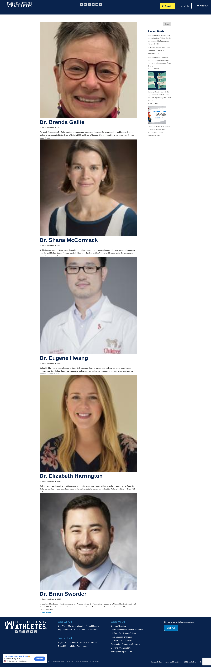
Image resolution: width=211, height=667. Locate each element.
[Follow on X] (81, 4)
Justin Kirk (46, 127)
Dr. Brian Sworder (63, 594)
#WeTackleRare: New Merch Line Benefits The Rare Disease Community (159, 129)
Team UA (62, 646)
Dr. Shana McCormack (69, 240)
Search (167, 24)
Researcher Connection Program (125, 644)
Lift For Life (116, 633)
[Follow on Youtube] (96, 4)
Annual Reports (92, 626)
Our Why (62, 626)
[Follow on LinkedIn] (93, 4)
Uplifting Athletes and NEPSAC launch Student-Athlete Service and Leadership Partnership (159, 38)
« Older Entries (45, 613)
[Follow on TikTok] (100, 4)
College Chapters (118, 626)
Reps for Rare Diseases (121, 641)
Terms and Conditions (172, 662)
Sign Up (171, 627)
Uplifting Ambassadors (121, 648)
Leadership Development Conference (127, 630)
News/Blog (93, 630)
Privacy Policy (156, 662)
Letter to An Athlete (88, 643)
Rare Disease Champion (121, 637)
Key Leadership (65, 630)
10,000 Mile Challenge (68, 643)
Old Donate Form (190, 662)
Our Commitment (75, 626)
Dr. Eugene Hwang (64, 358)
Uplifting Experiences (78, 646)
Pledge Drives (129, 633)
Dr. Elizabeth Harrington (71, 476)
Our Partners (79, 630)
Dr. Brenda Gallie (62, 122)
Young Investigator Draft (121, 652)
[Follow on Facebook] (89, 4)
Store (185, 6)
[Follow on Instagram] (85, 4)
